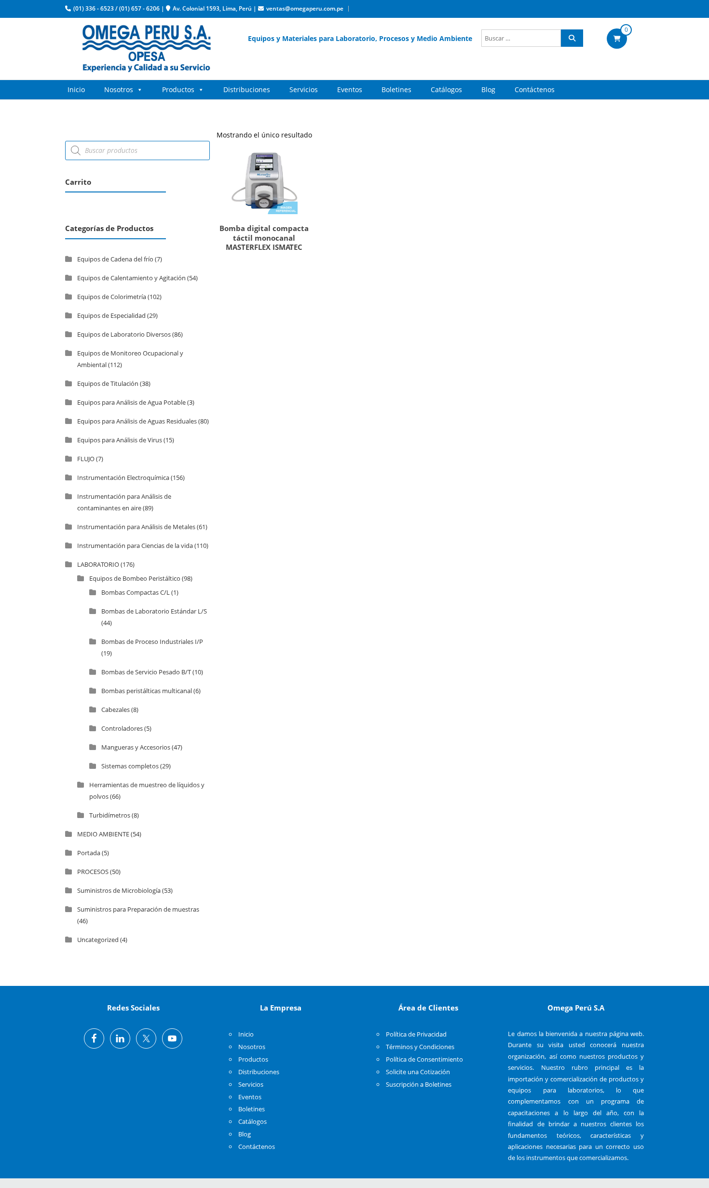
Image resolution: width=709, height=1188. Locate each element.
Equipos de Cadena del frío (115, 259)
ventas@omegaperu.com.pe (304, 8)
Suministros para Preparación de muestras (138, 909)
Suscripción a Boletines (418, 1084)
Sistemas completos (130, 766)
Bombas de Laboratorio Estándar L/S (154, 611)
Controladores (122, 728)
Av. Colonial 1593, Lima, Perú (212, 8)
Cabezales (115, 709)
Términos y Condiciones (420, 1046)
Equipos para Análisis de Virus (119, 440)
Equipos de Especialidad (111, 315)
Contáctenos (535, 89)
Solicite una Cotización (418, 1071)
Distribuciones (246, 89)
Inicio (76, 89)
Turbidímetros (109, 815)
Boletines (396, 89)
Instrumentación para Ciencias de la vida (135, 545)
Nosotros (118, 89)
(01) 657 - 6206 (139, 8)
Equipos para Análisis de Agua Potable (131, 402)
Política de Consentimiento (424, 1059)
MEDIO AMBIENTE (103, 834)
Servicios (303, 89)
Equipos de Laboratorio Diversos (124, 334)
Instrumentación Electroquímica (123, 477)
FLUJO (86, 458)
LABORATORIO (98, 564)
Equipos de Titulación (107, 383)
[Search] (572, 38)
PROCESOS (93, 871)
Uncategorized (98, 939)
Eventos (349, 89)
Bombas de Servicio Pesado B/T (146, 672)
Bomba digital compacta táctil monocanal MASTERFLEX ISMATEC (264, 237)
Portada (88, 852)
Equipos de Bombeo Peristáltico (134, 578)
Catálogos (446, 89)
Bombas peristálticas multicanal (146, 690)
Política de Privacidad (416, 1034)
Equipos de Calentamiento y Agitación (131, 277)
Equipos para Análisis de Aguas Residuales (137, 421)
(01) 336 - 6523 (93, 8)
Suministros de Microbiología (119, 890)
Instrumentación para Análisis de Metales (136, 526)
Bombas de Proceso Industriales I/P (152, 641)
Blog (488, 89)
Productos (178, 89)
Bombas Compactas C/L (135, 592)
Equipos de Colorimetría (111, 296)
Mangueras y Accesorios (135, 747)
